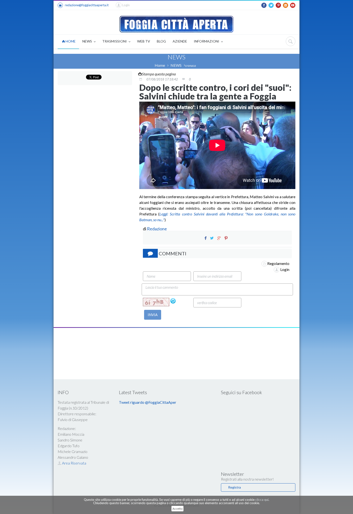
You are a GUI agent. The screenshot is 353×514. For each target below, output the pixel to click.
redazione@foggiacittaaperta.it (87, 5)
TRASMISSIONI (115, 41)
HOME (70, 41)
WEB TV (143, 41)
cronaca (190, 65)
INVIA (153, 314)
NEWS (87, 41)
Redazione (157, 228)
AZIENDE (180, 41)
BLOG (161, 41)
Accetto (177, 508)
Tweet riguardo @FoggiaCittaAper (147, 402)
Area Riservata (73, 463)
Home (160, 65)
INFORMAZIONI (207, 41)
